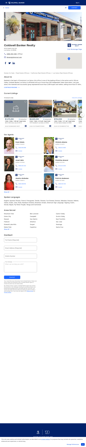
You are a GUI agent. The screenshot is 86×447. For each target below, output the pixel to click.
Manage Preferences (73, 444)
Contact (20, 151)
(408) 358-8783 (22, 183)
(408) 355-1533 (22, 165)
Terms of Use (30, 291)
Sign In (77, 2)
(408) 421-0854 (62, 147)
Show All (6, 192)
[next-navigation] (82, 115)
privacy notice (45, 439)
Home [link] (7, 8)
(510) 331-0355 (62, 165)
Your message (8, 261)
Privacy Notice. (7, 292)
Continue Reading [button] (10, 87)
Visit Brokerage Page (74, 49)
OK (83, 444)
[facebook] (5, 63)
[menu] (6, 2)
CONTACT (74, 7)
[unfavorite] (26, 102)
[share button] (65, 7)
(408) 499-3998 (22, 147)
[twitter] (9, 63)
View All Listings (77, 98)
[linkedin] (13, 63)
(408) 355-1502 (62, 183)
